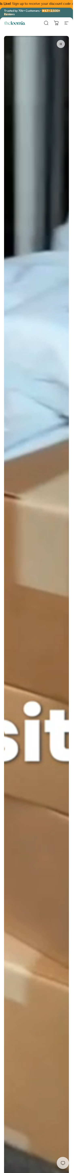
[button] (61, 44)
